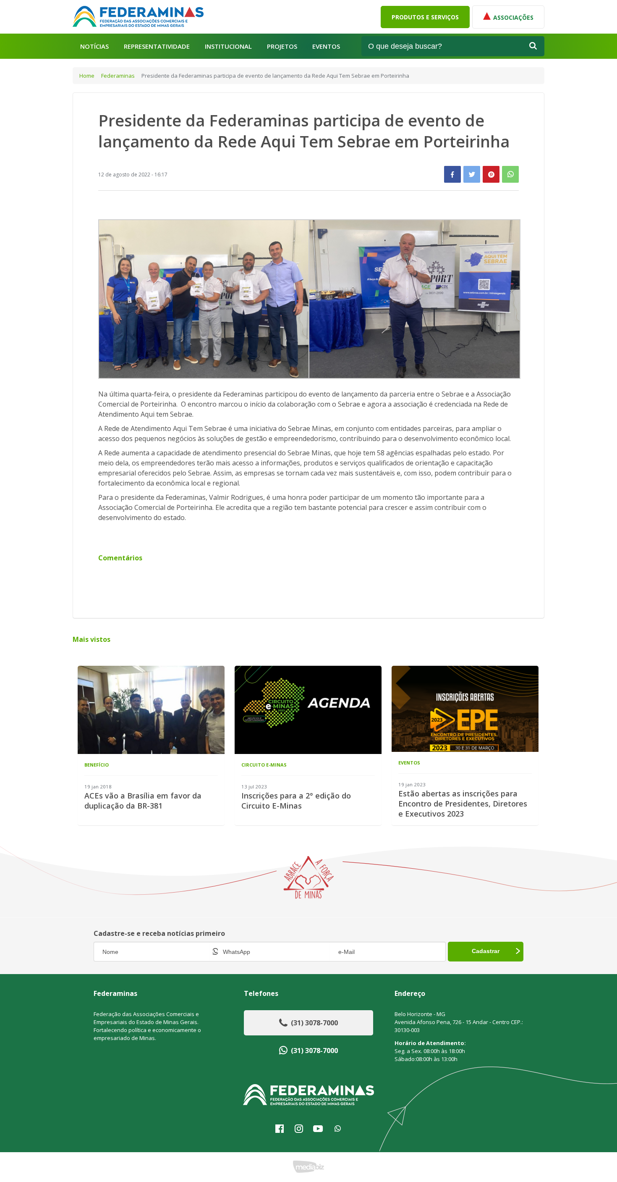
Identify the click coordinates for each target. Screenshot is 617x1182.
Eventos (326, 46)
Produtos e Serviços (425, 17)
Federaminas (118, 75)
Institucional (228, 46)
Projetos (282, 46)
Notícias (94, 46)
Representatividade (157, 46)
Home (86, 75)
